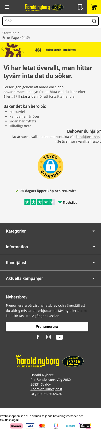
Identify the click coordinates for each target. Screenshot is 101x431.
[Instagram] (48, 337)
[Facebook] (38, 337)
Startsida (9, 33)
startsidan (29, 96)
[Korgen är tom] (94, 7)
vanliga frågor (89, 141)
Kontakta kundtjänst (46, 389)
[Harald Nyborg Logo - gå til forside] (45, 7)
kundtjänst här (87, 136)
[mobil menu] (7, 7)
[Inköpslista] (81, 7)
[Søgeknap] (94, 21)
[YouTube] (59, 337)
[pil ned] (93, 231)
